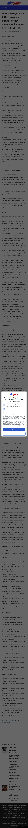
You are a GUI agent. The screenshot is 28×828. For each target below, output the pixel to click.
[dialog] (14, 414)
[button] (14, 412)
